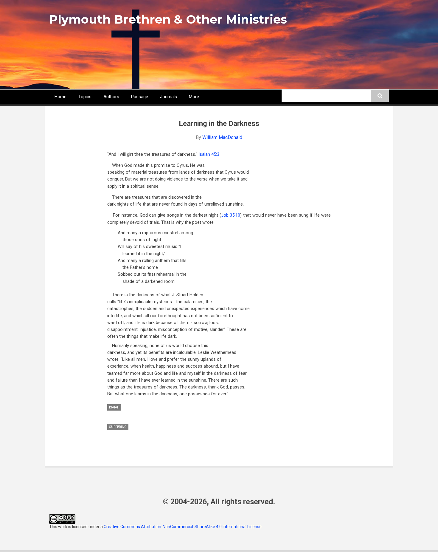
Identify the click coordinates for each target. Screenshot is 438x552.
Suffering (118, 427)
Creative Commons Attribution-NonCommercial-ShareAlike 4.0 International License (183, 526)
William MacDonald (222, 137)
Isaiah (114, 407)
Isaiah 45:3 (208, 154)
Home (60, 96)
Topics (84, 96)
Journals (168, 96)
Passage (139, 96)
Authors (111, 96)
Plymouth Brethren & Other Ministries (168, 19)
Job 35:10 (230, 215)
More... (195, 96)
